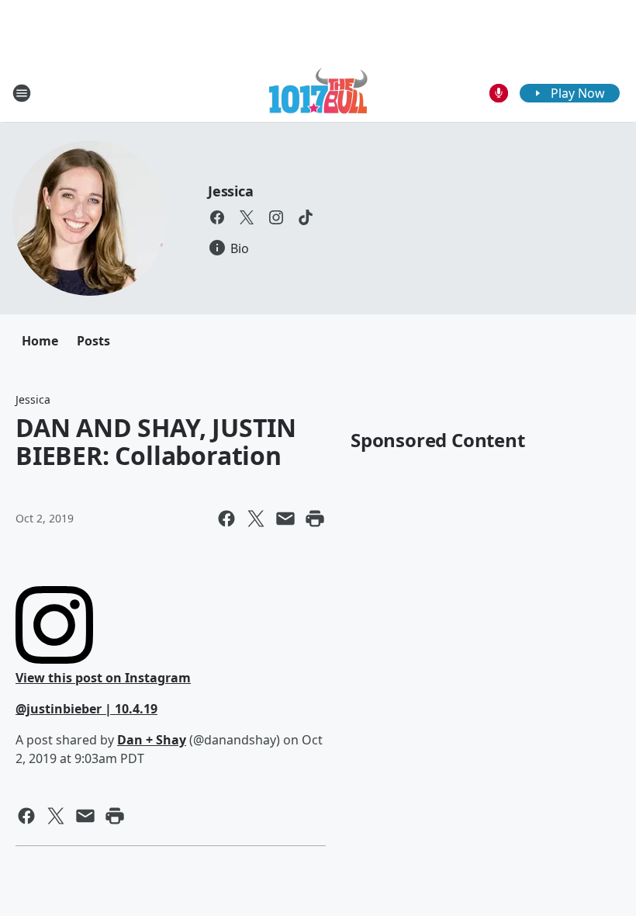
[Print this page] (315, 518)
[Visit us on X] (246, 217)
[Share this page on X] (256, 518)
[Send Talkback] (498, 93)
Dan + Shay (151, 739)
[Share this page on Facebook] (226, 518)
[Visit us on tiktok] (305, 217)
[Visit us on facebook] (217, 217)
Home (40, 340)
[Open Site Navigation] (21, 93)
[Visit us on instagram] (276, 217)
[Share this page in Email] (285, 518)
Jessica (231, 191)
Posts (93, 340)
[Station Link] (318, 93)
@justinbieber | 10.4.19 (86, 708)
